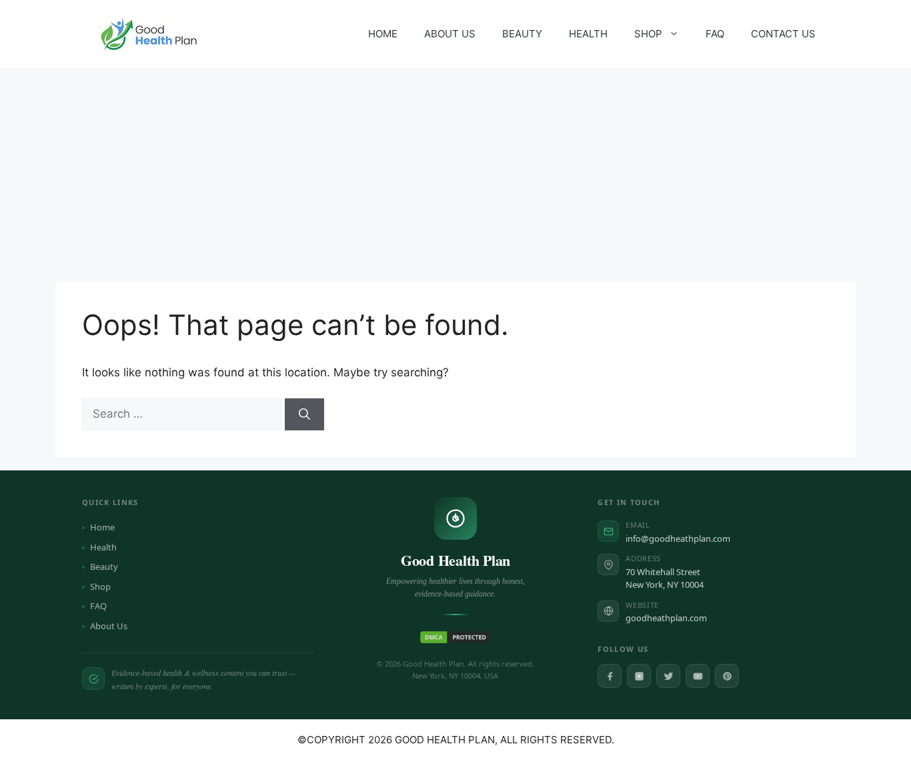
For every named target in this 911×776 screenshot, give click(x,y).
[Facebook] (610, 676)
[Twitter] (668, 676)
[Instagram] (639, 676)
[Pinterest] (727, 676)
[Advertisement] (455, 168)
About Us (108, 626)
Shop (100, 586)
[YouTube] (698, 676)
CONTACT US (783, 33)
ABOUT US (450, 33)
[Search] (304, 414)
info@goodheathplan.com (678, 538)
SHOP (648, 33)
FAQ (715, 33)
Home (102, 527)
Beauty (104, 566)
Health (103, 547)
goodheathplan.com (666, 618)
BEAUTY (522, 33)
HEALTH (588, 33)
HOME (382, 33)
